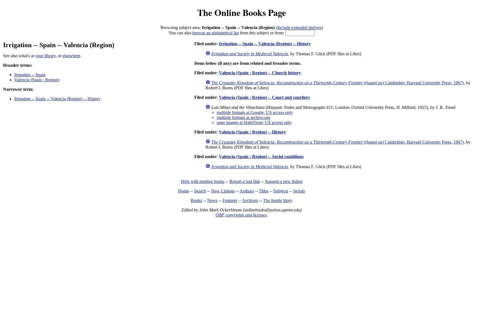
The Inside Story (277, 200)
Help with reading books (202, 181)
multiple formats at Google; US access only (255, 112)
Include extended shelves (299, 27)
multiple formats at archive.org (243, 117)
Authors (247, 191)
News (212, 200)
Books (196, 200)
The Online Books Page (241, 12)
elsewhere (71, 55)
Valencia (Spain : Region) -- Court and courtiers (264, 97)
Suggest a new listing (283, 181)
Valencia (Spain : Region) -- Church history (260, 72)
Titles (263, 191)
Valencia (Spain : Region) (37, 79)
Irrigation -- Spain (30, 74)
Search (200, 191)
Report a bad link (244, 181)
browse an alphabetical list (215, 32)
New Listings (223, 191)
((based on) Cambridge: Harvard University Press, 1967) (337, 82)
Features (229, 200)
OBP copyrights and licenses (241, 215)
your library (45, 55)
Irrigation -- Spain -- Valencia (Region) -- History (57, 98)
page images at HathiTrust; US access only (254, 122)
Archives (250, 200)
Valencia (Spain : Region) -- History (252, 132)
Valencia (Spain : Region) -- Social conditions (261, 156)
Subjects (280, 191)
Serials (299, 191)
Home (183, 191)
